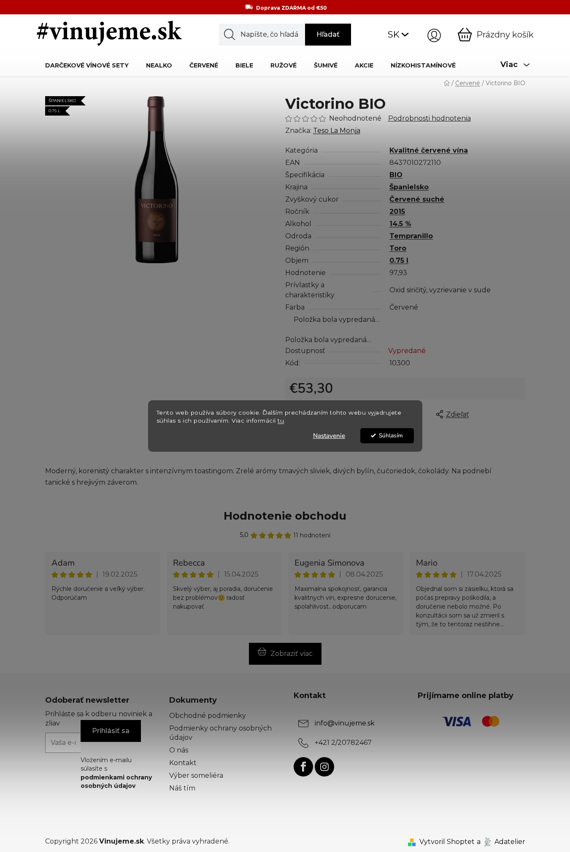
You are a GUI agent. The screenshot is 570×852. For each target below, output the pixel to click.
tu (281, 420)
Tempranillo (411, 236)
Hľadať (328, 34)
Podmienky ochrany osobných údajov (220, 732)
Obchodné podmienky (207, 716)
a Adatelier (501, 842)
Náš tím (182, 788)
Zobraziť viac (291, 654)
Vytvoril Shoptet (447, 842)
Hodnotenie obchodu (285, 516)
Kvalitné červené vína (428, 150)
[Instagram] (324, 767)
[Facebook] (303, 767)
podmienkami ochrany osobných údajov (116, 782)
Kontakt (183, 763)
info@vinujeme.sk (345, 723)
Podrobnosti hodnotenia (429, 118)
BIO (396, 175)
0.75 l (398, 260)
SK (394, 34)
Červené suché (416, 199)
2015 (397, 212)
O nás (178, 750)
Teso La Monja (336, 131)
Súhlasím (391, 435)
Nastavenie (329, 435)
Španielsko (409, 187)
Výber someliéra (196, 775)
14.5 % (400, 224)
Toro (397, 248)
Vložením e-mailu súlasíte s (116, 773)
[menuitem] (87, 65)
